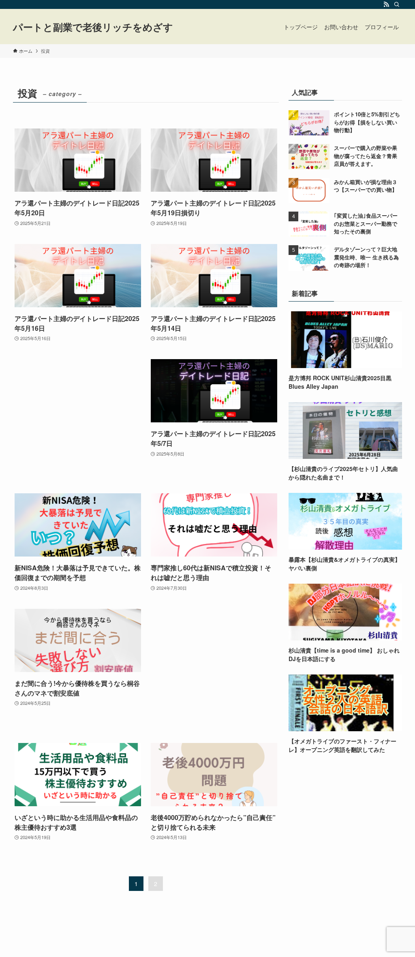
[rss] (386, 4)
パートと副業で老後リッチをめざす (93, 27)
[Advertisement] (78, 418)
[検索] (396, 4)
